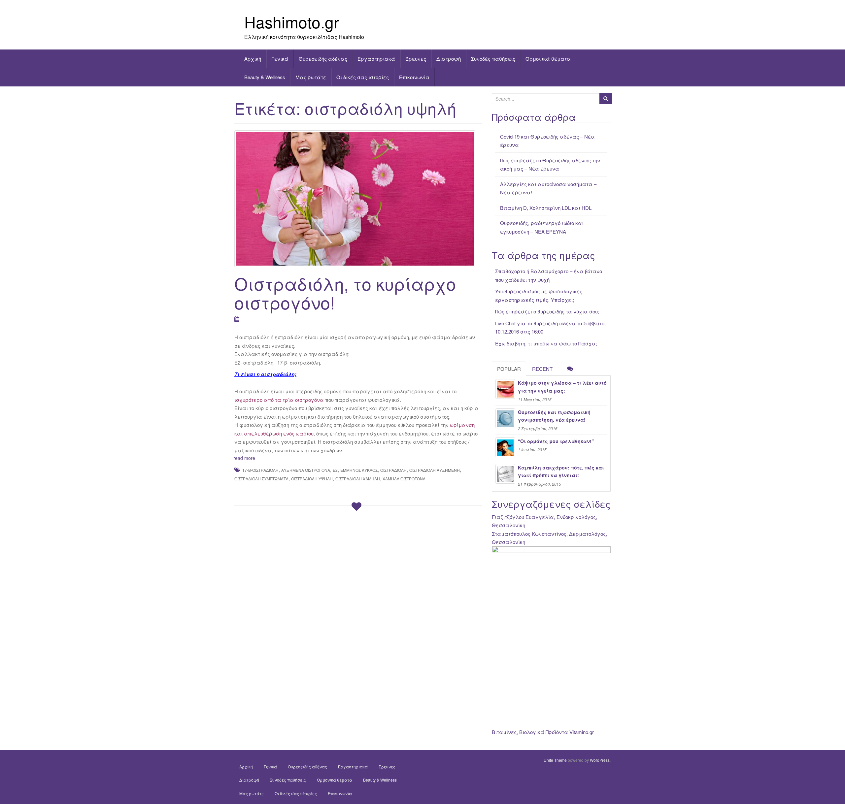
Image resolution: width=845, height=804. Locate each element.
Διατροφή (448, 58)
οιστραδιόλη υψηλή (312, 478)
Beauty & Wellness (264, 77)
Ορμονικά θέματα (548, 58)
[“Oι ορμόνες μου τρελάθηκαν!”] (505, 447)
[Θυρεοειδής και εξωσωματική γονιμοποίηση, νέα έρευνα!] (505, 418)
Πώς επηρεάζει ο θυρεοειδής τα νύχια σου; (547, 311)
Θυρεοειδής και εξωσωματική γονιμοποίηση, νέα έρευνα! (554, 416)
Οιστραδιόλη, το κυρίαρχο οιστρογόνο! (345, 292)
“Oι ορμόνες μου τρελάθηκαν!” (556, 441)
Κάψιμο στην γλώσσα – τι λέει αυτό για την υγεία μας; (562, 386)
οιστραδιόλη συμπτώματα (261, 478)
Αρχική (252, 58)
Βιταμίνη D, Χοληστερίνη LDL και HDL (546, 207)
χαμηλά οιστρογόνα (404, 478)
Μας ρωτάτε (310, 77)
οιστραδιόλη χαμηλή (357, 478)
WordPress (600, 760)
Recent (542, 368)
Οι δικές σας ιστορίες (362, 77)
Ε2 (335, 470)
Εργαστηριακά (376, 58)
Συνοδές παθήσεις (493, 58)
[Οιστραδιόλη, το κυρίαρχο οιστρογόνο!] (358, 198)
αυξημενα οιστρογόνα (305, 470)
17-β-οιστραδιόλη (260, 470)
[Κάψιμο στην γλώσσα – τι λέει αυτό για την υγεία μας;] (505, 389)
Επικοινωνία (414, 77)
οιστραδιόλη (393, 470)
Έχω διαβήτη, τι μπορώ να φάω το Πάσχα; (546, 343)
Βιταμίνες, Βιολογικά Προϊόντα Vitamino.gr (543, 731)
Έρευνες (415, 58)
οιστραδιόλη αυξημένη (434, 470)
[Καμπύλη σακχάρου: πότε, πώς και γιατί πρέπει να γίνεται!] (505, 474)
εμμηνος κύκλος (359, 470)
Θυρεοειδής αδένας (323, 58)
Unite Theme (555, 760)
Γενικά (279, 58)
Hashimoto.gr (291, 21)
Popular (509, 368)
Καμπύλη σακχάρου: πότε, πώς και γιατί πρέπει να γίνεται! (561, 471)
